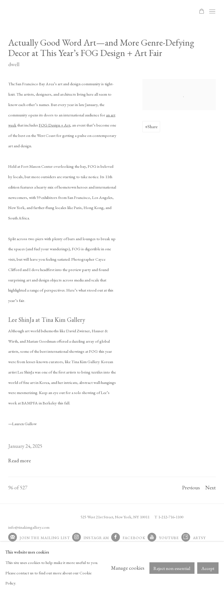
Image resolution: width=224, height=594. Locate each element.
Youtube (169, 537)
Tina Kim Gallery (46, 11)
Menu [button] (212, 12)
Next (210, 487)
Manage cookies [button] (127, 567)
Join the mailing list (45, 537)
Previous (191, 487)
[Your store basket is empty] (201, 12)
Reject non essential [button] (172, 568)
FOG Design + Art (54, 125)
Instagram (96, 537)
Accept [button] (207, 568)
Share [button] (153, 126)
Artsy (199, 537)
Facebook (134, 537)
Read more (19, 460)
